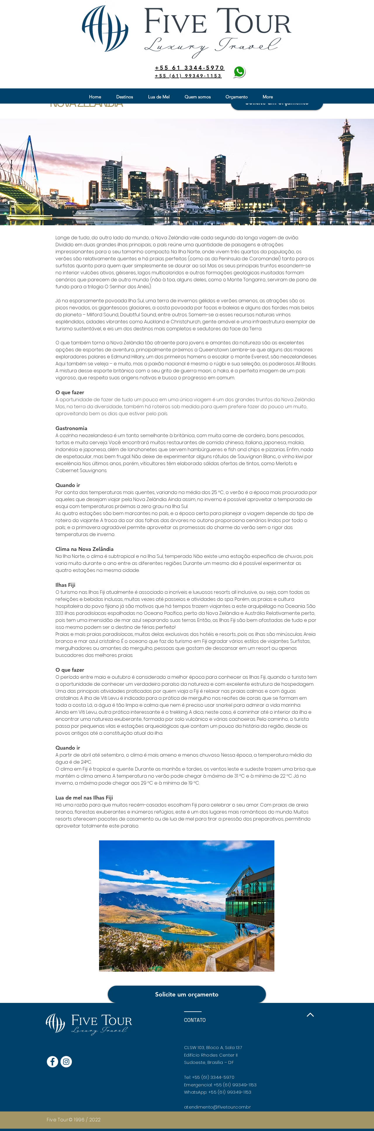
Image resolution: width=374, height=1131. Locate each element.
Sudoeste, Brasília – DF (209, 1062)
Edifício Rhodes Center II (211, 1055)
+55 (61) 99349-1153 (235, 1085)
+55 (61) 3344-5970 (213, 1077)
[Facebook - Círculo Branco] (52, 1061)
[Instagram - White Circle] (66, 1061)
